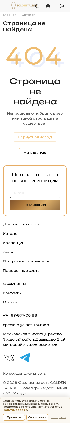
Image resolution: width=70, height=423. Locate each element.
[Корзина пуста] (61, 6)
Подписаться (35, 204)
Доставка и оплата (22, 224)
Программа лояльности (26, 261)
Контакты (12, 293)
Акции (9, 252)
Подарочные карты (21, 271)
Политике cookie (15, 409)
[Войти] (48, 6)
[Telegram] (24, 357)
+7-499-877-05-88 (20, 315)
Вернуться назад (35, 137)
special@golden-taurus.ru (26, 325)
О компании (14, 284)
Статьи (10, 302)
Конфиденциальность (24, 373)
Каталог (11, 234)
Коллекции (13, 243)
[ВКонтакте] (9, 357)
